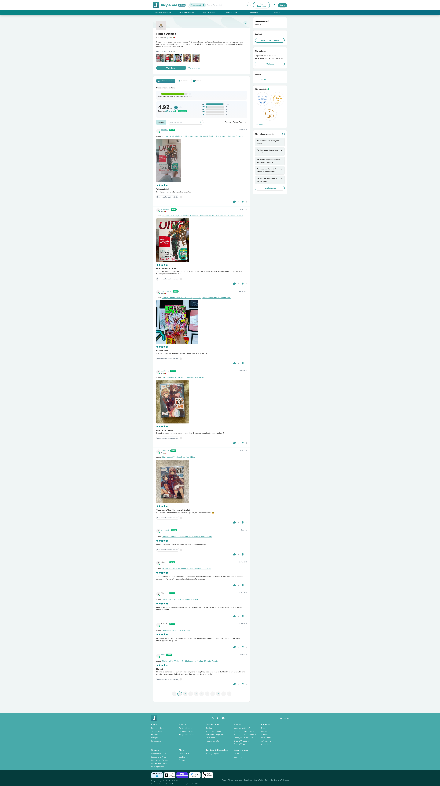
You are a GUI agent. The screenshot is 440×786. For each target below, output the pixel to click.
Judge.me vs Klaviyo (159, 763)
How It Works (270, 188)
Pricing (209, 728)
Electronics (254, 12)
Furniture (277, 12)
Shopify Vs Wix (240, 744)
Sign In (282, 5)
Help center (265, 738)
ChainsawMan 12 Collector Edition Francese (180, 599)
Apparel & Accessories (163, 12)
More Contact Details (270, 40)
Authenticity (238, 780)
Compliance (248, 780)
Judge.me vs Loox (158, 754)
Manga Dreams (166, 34)
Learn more (260, 124)
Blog (263, 728)
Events (264, 731)
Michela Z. (165, 209)
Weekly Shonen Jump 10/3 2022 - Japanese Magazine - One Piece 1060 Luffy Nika (196, 298)
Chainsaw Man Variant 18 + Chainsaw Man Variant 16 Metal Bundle (190, 661)
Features (154, 734)
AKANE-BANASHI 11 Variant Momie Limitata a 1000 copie (186, 568)
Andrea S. (165, 371)
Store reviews (156, 731)
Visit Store (170, 68)
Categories (238, 757)
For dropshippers (185, 728)
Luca (163, 654)
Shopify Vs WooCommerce (245, 734)
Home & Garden (231, 12)
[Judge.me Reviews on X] (213, 718)
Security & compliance (215, 734)
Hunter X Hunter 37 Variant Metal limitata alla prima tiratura (187, 536)
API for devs (266, 741)
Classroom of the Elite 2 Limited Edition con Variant (183, 377)
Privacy (230, 780)
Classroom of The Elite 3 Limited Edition (178, 457)
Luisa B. (164, 129)
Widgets (154, 738)
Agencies (265, 734)
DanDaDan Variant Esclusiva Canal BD (177, 630)
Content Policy (258, 780)
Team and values (185, 754)
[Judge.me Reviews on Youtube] (223, 718)
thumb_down (243, 201)
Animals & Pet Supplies (185, 12)
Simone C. (165, 530)
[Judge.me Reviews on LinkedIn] (218, 718)
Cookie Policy (269, 780)
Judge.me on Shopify (242, 728)
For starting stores (186, 731)
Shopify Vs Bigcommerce (244, 731)
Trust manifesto (212, 741)
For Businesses (261, 5)
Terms (224, 780)
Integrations (156, 741)
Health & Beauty (208, 12)
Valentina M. (166, 291)
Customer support (213, 731)
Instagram (262, 79)
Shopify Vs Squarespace (243, 738)
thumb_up (234, 201)
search (247, 5)
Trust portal (211, 738)
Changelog (265, 744)
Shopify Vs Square (241, 741)
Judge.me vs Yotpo (158, 757)
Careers (182, 760)
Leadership (183, 757)
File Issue (270, 64)
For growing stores (186, 734)
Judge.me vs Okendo (159, 760)
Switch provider (157, 766)
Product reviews (157, 728)
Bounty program (212, 754)
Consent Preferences (282, 780)
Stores (236, 754)
